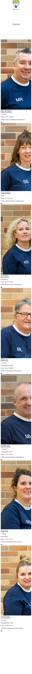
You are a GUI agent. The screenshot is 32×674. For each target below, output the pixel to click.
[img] (16, 24)
